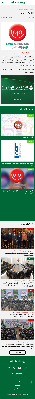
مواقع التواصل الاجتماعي (20, 53)
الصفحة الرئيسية (17, 373)
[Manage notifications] (31, 382)
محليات (30, 229)
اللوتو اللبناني (30, 53)
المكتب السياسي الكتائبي (27, 281)
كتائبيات (30, 259)
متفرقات (30, 116)
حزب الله (32, 312)
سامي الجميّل (30, 342)
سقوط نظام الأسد (15, 281)
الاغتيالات (13, 342)
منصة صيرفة (10, 53)
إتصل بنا (17, 381)
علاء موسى (31, 251)
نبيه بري (25, 251)
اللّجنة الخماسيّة (17, 251)
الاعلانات (17, 385)
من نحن (17, 377)
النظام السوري (24, 312)
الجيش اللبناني (16, 312)
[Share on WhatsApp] (31, 17)
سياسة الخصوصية (17, 389)
